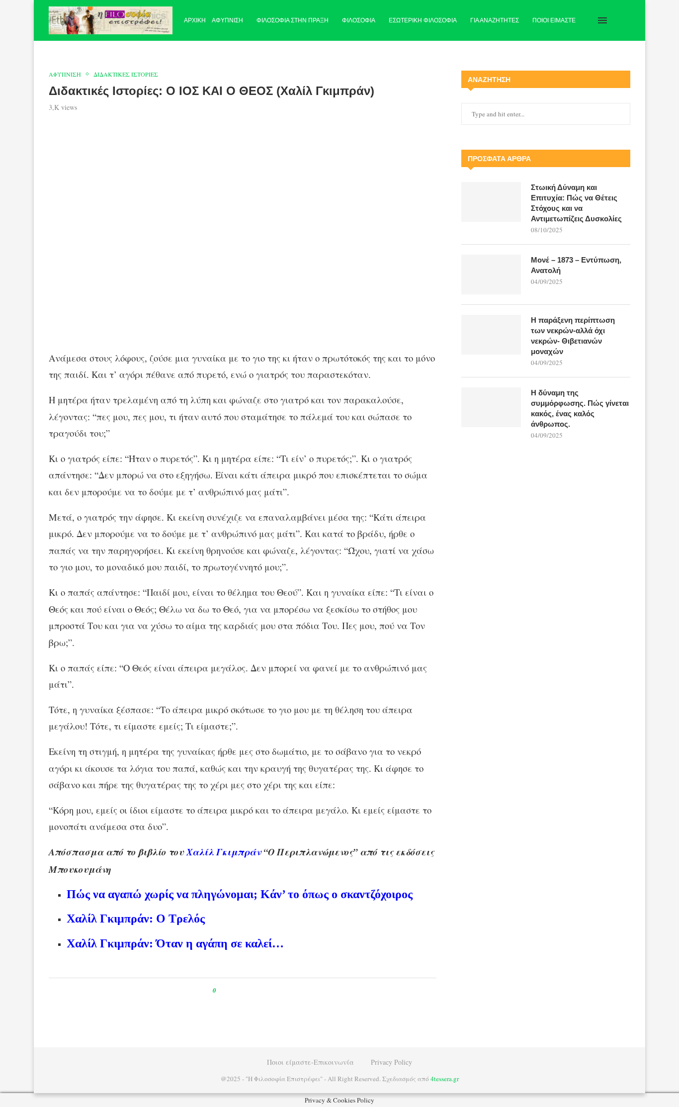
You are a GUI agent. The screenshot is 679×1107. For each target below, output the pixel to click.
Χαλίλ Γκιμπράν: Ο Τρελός (136, 918)
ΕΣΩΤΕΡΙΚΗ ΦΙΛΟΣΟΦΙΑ (423, 20)
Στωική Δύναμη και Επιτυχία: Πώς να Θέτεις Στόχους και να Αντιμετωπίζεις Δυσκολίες (576, 203)
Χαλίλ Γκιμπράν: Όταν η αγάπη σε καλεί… (175, 943)
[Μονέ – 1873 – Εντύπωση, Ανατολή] (491, 274)
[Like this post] (221, 990)
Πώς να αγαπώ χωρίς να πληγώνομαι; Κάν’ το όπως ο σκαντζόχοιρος (240, 894)
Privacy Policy (391, 1062)
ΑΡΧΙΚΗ (195, 20)
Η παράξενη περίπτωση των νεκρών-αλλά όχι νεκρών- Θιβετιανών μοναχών (573, 336)
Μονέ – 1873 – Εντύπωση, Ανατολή (576, 265)
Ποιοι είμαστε (554, 20)
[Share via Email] (265, 990)
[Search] (625, 20)
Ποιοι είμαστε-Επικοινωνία (310, 1062)
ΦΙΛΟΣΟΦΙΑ (358, 20)
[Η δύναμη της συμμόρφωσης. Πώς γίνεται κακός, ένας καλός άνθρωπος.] (491, 407)
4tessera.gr (444, 1078)
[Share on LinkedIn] (255, 990)
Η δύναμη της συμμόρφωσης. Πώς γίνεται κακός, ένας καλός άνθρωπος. (580, 408)
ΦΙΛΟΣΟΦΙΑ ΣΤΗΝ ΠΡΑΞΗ (292, 20)
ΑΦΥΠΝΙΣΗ (227, 20)
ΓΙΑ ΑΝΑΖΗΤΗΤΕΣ (494, 20)
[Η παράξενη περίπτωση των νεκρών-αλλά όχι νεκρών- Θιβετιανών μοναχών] (491, 335)
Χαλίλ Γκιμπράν (223, 851)
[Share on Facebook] (233, 990)
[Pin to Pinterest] (246, 990)
